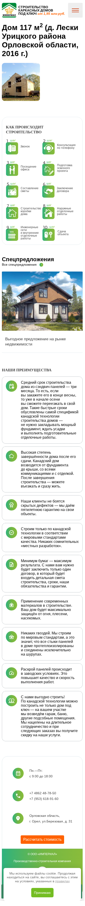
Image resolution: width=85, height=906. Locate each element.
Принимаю (42, 892)
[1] (21, 82)
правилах (62, 881)
